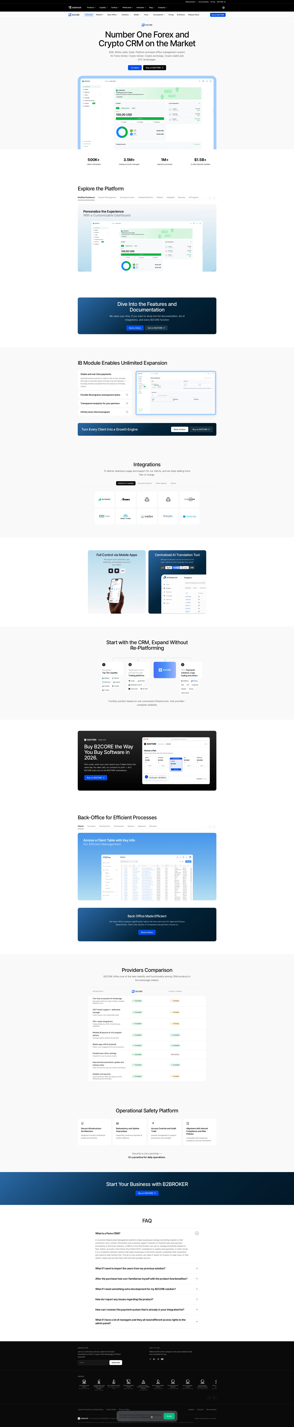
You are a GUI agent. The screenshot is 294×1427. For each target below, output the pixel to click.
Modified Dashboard (86, 197)
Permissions (119, 826)
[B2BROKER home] (75, 7)
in (154, 1359)
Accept (169, 1416)
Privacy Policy (124, 1409)
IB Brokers (181, 15)
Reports (131, 826)
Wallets (160, 197)
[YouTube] (162, 1359)
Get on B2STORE (155, 328)
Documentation (204, 2)
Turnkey (114, 7)
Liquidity (102, 7)
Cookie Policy (111, 1409)
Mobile (136, 15)
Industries (140, 7)
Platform (99, 15)
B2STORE (220, 2)
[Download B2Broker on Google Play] (116, 571)
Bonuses (181, 197)
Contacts (200, 1409)
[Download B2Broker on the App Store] (110, 571)
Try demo (135, 68)
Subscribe (116, 1362)
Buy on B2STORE (218, 15)
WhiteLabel (127, 7)
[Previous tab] (209, 198)
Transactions (104, 826)
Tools (146, 15)
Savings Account (127, 197)
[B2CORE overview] (74, 15)
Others (173, 483)
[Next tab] (214, 198)
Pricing (212, 2)
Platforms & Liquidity (126, 483)
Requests (142, 826)
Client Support (161, 483)
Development (158, 15)
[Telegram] (158, 1359)
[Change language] (223, 8)
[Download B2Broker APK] (122, 571)
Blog (151, 7)
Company (161, 7)
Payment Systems (145, 483)
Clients (81, 826)
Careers (191, 1409)
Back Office (112, 15)
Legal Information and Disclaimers (90, 1409)
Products (90, 7)
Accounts (91, 826)
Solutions (125, 15)
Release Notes (190, 2)
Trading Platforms (145, 197)
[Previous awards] (209, 1398)
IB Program (193, 197)
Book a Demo (135, 328)
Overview (89, 15)
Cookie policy (145, 1417)
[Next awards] (214, 1398)
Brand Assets (211, 1409)
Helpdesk (170, 197)
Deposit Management (107, 197)
